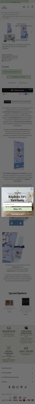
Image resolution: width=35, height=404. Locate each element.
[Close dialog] (32, 189)
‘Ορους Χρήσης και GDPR (18, 214)
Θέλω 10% (17, 209)
